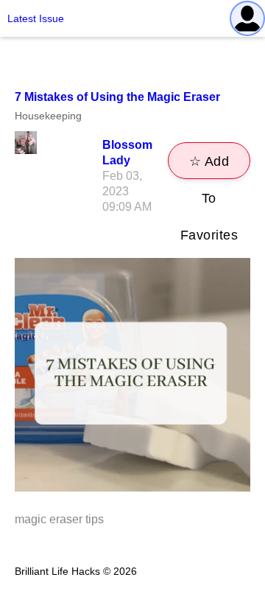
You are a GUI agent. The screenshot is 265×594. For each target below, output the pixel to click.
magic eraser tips (59, 519)
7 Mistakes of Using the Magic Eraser (117, 97)
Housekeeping (48, 116)
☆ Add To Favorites (209, 166)
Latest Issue (35, 18)
